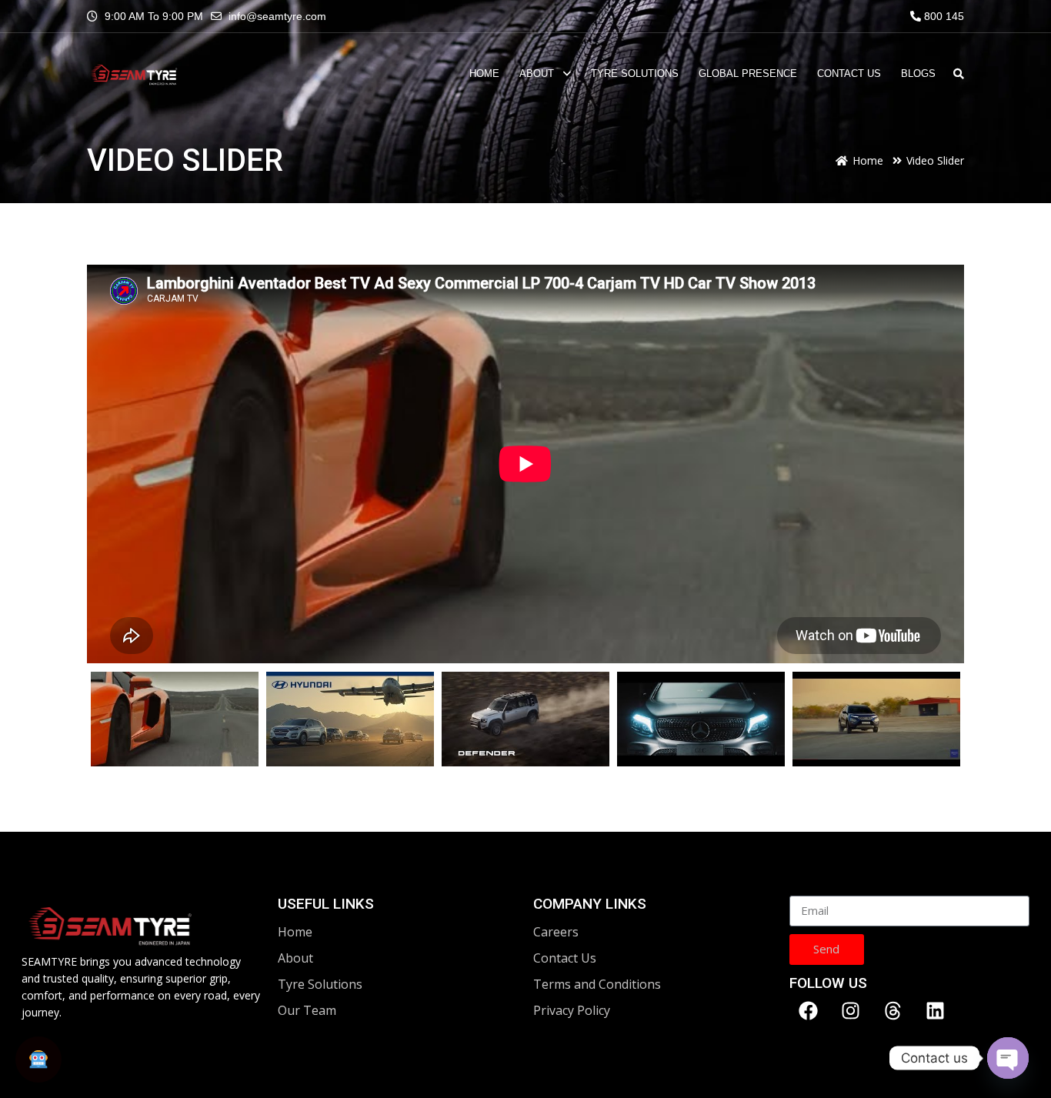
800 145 (942, 16)
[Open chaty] (1008, 1058)
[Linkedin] (935, 1011)
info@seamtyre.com (277, 16)
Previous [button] (108, 719)
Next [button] (942, 719)
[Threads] (893, 1011)
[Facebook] (808, 1011)
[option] (525, 466)
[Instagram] (851, 1011)
